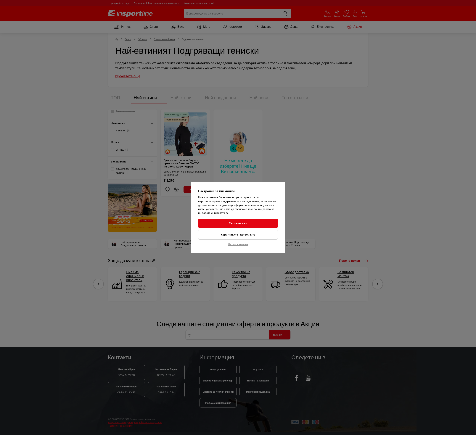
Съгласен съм (238, 223)
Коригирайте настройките (238, 234)
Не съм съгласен (238, 244)
